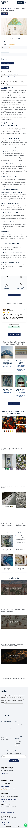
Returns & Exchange (19, 726)
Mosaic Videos (5, 744)
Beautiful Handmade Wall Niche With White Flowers (13, 486)
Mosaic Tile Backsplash (21, 569)
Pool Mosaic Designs (7, 569)
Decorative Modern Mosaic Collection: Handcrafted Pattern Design (12, 644)
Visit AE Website (5, 789)
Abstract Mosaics (5, 732)
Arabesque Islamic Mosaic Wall (7, 390)
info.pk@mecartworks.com (7, 801)
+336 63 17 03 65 (5, 822)
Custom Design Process (7, 742)
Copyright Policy (18, 734)
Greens (11, 47)
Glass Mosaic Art (20, 366)
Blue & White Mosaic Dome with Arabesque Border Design (7, 362)
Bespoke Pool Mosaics (6, 724)
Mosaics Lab (18, 743)
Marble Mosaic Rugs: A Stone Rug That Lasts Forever (13, 679)
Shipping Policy (18, 724)
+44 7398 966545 (5, 811)
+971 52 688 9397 (5, 786)
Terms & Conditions (19, 728)
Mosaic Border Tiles (7, 368)
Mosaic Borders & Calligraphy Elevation (20, 362)
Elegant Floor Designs (6, 728)
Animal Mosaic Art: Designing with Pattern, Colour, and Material (13, 610)
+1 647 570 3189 (5, 773)
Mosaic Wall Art (7, 550)
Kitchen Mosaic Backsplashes (5, 736)
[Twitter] (8, 715)
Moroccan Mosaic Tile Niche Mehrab (20, 390)
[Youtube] (5, 715)
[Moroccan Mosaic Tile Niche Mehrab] (21, 381)
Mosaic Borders (5, 739)
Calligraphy (12, 44)
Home (2, 8)
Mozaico (17, 745)
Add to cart (5, 67)
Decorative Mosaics (13, 77)
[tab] (4, 88)
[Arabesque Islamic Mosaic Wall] (7, 381)
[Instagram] (2, 715)
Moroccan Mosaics (6, 734)
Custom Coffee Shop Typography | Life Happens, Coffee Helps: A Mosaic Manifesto (13, 524)
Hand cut (11, 50)
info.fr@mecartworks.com (7, 824)
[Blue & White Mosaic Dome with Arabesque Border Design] (7, 352)
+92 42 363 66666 (5, 799)
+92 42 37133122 (14, 799)
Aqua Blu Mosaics (19, 741)
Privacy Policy (18, 732)
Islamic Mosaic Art (10, 8)
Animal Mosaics (5, 730)
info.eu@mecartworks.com (7, 812)
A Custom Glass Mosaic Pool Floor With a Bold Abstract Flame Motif (12, 449)
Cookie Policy (18, 730)
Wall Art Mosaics (5, 726)
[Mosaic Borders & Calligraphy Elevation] (21, 352)
